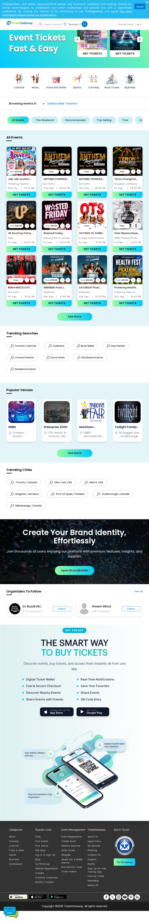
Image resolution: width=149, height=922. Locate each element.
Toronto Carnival (25, 346)
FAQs (38, 836)
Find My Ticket (96, 876)
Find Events (41, 841)
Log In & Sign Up (45, 854)
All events (18, 120)
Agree (140, 6)
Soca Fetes (58, 357)
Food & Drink (16, 850)
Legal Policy (94, 841)
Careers (39, 873)
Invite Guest (68, 850)
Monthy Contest (44, 882)
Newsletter (93, 880)
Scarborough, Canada (115, 494)
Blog (37, 859)
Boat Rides (87, 346)
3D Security (94, 845)
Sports (12, 854)
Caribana (58, 346)
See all (138, 591)
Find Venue (41, 845)
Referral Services (70, 845)
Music (12, 836)
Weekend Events (25, 369)
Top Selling (104, 120)
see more (74, 316)
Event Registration (71, 836)
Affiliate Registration (46, 868)
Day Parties (118, 346)
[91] (20, 23)
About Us (93, 836)
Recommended (75, 120)
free (125, 120)
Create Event (68, 841)
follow (68, 609)
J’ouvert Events (24, 357)
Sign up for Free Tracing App (97, 870)
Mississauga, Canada (28, 505)
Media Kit (93, 885)
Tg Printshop (42, 863)
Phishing (92, 850)
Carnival (14, 845)
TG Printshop (124, 862)
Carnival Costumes (46, 877)
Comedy (14, 841)
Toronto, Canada (26, 482)
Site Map (40, 850)
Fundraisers (15, 863)
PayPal (91, 863)
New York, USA (63, 482)
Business (14, 859)
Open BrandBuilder (74, 570)
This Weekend (45, 120)
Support (92, 859)
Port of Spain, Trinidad (69, 494)
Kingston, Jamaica (27, 494)
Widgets (66, 854)
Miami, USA (96, 482)
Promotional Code (71, 867)
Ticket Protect (68, 871)
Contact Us (94, 854)
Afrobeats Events (92, 357)
